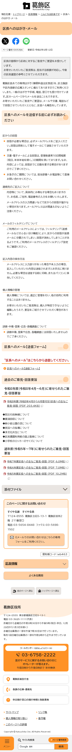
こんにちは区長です (50, 14)
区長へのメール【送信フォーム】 (23, 368)
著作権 (42, 718)
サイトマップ (12, 712)
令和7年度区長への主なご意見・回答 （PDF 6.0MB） (36, 461)
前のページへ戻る (25, 591)
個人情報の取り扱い (16, 718)
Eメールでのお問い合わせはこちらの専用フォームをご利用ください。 (37, 539)
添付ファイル (13, 489)
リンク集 (42, 712)
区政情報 (32, 14)
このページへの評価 (16, 724)
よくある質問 (36, 575)
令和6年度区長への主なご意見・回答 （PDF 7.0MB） (36, 467)
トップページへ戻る (50, 591)
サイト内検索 (28, 740)
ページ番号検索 (59, 740)
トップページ (19, 14)
